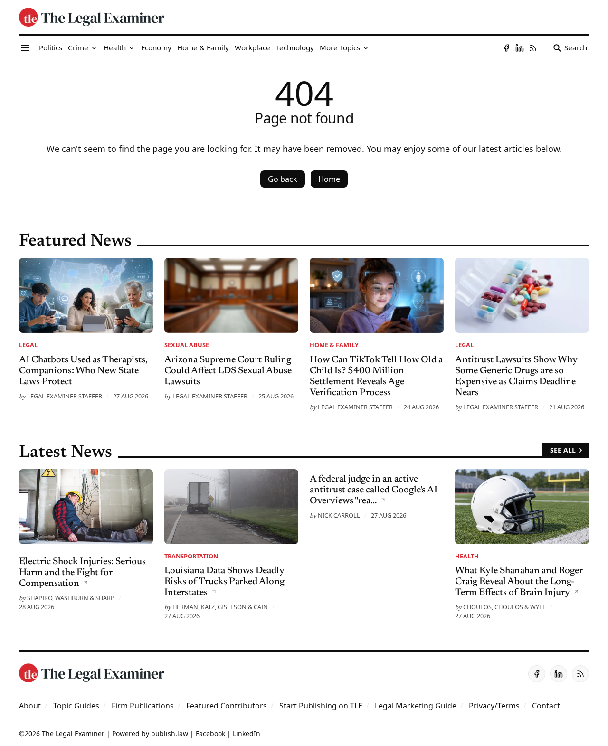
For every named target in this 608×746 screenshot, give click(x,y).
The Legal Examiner (73, 733)
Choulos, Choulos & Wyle (504, 607)
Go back (282, 179)
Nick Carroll (339, 515)
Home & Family (334, 344)
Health (467, 556)
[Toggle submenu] (94, 48)
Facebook (210, 733)
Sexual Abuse (186, 344)
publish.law (169, 733)
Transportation (191, 556)
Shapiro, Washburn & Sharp (70, 598)
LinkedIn (246, 733)
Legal (28, 344)
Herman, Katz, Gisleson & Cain (220, 607)
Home (329, 179)
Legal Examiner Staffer (64, 396)
